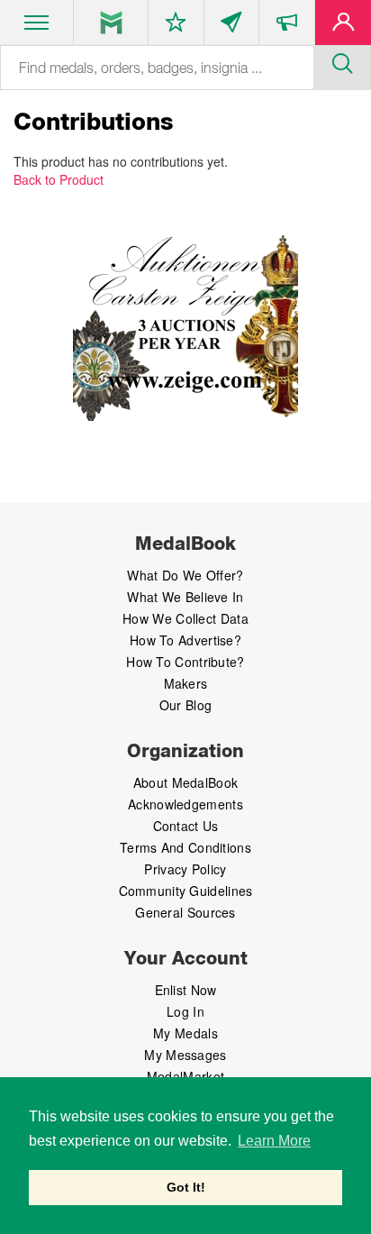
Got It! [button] (186, 1187)
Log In (185, 1011)
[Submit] (342, 61)
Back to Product (59, 179)
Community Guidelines (186, 891)
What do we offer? (185, 575)
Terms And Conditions (185, 847)
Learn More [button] (274, 1140)
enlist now (186, 990)
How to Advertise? (185, 640)
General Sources (185, 912)
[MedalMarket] (286, 26)
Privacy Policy (185, 869)
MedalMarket (185, 1076)
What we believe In (185, 597)
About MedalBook (186, 782)
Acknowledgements (185, 804)
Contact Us (186, 826)
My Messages (185, 1055)
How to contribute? (185, 662)
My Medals (185, 1033)
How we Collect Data (185, 618)
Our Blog (185, 705)
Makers (186, 683)
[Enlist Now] (343, 26)
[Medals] (111, 22)
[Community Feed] (231, 26)
